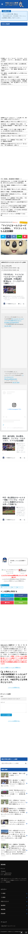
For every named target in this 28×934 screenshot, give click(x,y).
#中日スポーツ (17, 320)
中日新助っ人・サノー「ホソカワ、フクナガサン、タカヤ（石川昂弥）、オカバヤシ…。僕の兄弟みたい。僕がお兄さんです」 (14, 60)
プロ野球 (3, 897)
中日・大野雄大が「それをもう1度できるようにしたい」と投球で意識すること (17, 802)
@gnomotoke (8, 873)
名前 (2, 696)
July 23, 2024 (7, 326)
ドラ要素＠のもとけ (11, 931)
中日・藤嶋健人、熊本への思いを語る (17, 774)
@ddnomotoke (7, 874)
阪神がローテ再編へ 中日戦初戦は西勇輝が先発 (12, 191)
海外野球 (3, 905)
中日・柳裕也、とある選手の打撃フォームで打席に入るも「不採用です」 (14, 74)
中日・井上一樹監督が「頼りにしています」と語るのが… (14, 189)
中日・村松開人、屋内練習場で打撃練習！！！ (11, 179)
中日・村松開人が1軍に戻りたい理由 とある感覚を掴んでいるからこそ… (14, 64)
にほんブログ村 (10, 573)
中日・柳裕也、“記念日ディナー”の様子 (10, 77)
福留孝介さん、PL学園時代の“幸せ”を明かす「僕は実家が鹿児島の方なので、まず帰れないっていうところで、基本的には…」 (13, 812)
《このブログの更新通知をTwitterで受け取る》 (14, 579)
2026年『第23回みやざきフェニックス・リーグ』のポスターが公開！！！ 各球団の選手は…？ (13, 793)
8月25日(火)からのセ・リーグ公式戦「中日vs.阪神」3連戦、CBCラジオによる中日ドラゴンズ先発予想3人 (13, 182)
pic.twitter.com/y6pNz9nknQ (11, 322)
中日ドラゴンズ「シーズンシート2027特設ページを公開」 (13, 214)
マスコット (20, 587)
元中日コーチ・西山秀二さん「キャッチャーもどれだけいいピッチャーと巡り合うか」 (13, 823)
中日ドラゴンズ (5, 585)
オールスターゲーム (6, 587)
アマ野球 (3, 893)
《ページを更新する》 (14, 687)
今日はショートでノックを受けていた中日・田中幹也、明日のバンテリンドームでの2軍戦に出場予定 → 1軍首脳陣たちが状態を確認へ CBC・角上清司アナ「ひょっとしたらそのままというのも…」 (14, 82)
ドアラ (14, 587)
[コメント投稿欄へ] (21, 932)
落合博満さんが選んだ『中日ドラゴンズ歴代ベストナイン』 (13, 136)
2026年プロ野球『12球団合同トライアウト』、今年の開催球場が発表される (13, 194)
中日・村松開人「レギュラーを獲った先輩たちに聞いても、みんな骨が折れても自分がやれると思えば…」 (13, 130)
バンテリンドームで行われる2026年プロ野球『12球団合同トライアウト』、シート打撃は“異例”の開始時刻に (13, 206)
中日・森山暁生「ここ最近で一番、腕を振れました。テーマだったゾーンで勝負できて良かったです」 (13, 783)
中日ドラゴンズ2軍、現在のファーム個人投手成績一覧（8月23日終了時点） (14, 202)
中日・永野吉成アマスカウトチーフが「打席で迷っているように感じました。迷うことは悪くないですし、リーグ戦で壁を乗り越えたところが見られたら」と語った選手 (13, 835)
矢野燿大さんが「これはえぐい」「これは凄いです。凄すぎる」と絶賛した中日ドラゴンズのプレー (14, 118)
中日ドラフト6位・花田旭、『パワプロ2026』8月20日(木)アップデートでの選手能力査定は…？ (14, 210)
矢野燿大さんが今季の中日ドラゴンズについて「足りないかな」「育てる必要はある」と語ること (14, 144)
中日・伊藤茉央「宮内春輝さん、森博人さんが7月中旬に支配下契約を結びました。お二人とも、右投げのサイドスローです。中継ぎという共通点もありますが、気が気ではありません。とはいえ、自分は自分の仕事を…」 (13, 850)
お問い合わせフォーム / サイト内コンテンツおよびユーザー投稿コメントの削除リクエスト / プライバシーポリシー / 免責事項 (14, 880)
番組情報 (3, 909)
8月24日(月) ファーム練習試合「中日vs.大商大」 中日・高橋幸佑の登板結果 (13, 140)
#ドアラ (11, 377)
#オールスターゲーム (16, 319)
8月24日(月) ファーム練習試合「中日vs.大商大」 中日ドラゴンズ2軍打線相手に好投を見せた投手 (14, 198)
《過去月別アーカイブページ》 (8, 926)
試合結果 (3, 913)
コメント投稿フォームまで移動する (10, 667)
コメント (3, 702)
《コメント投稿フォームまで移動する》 (14, 581)
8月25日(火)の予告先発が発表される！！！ (10, 133)
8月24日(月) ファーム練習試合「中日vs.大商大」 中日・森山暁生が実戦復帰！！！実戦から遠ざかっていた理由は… (14, 125)
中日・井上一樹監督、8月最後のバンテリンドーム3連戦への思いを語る (14, 186)
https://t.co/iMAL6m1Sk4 (10, 379)
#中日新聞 (10, 320)
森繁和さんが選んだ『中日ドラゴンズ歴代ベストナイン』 (14, 121)
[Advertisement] (14, 740)
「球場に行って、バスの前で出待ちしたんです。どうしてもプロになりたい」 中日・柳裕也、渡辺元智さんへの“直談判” (14, 69)
